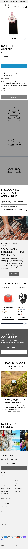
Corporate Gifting (5, 503)
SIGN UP (14, 352)
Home (2, 43)
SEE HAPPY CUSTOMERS (12, 243)
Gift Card (3, 509)
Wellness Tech (4, 491)
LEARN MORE (14, 274)
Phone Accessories (5, 488)
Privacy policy (4, 527)
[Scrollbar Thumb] (3, 37)
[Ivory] (21, 314)
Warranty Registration (20, 485)
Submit (14, 468)
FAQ (16, 483)
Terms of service (4, 530)
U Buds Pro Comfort (22, 307)
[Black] (19, 314)
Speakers (3, 483)
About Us (3, 501)
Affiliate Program (5, 506)
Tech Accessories (8, 43)
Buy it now (14, 66)
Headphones (4, 485)
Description (5, 78)
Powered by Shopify (15, 545)
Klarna (2, 511)
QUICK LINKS (5, 498)
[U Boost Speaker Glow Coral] (8, 298)
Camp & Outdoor (5, 493)
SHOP (3, 480)
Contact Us (17, 491)
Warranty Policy (18, 488)
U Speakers (7, 545)
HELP (16, 480)
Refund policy (4, 524)
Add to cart (16, 6)
